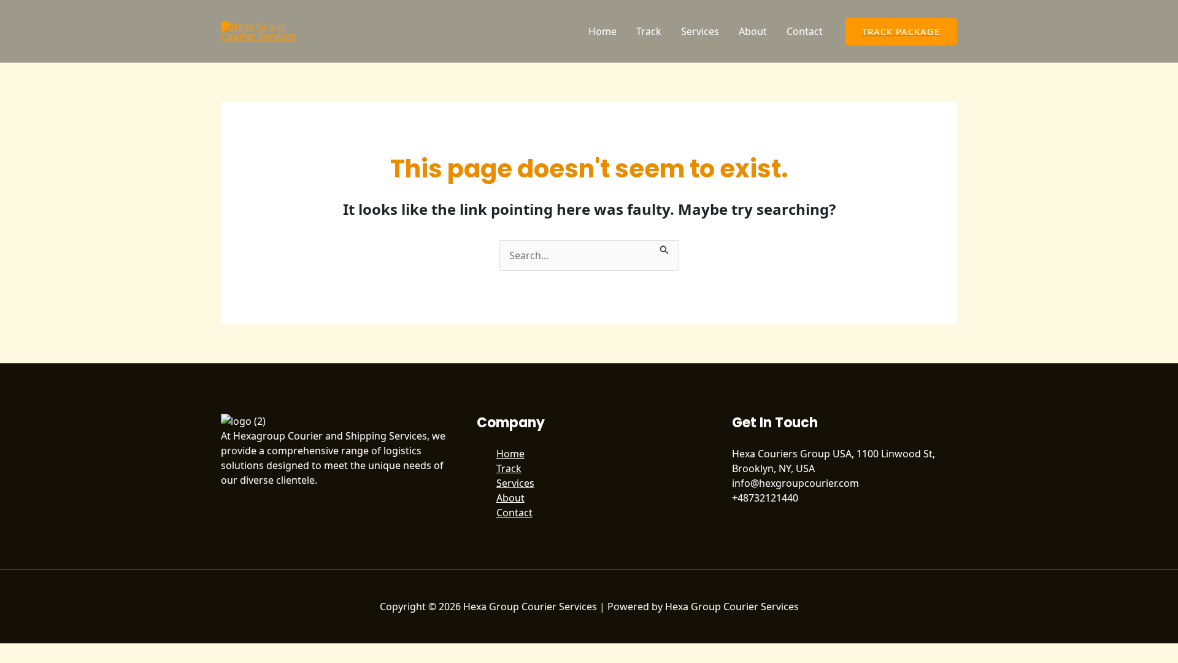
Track (648, 31)
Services (700, 31)
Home (602, 31)
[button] (901, 31)
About (753, 31)
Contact (805, 31)
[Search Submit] (664, 247)
